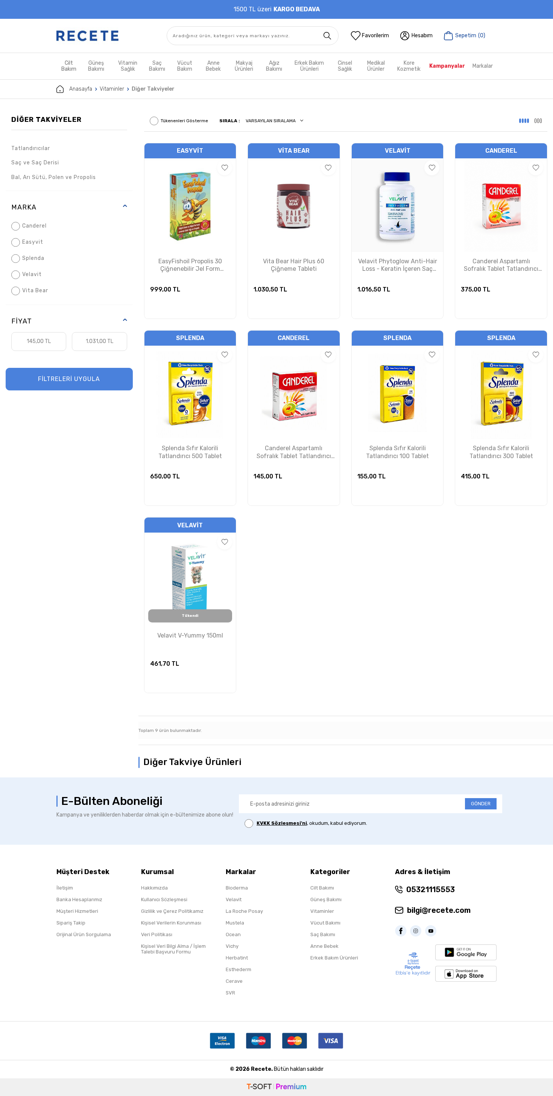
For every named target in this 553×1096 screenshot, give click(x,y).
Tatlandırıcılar (30, 148)
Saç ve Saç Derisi (35, 162)
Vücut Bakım (184, 66)
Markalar (482, 66)
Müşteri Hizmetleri (77, 911)
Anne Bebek (213, 66)
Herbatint (237, 958)
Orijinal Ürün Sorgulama (83, 934)
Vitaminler (112, 89)
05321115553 (430, 889)
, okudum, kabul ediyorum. (312, 823)
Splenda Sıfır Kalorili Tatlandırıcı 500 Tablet (190, 452)
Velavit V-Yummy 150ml (190, 635)
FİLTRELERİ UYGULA (69, 379)
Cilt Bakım (68, 66)
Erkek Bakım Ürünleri (309, 66)
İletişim (64, 888)
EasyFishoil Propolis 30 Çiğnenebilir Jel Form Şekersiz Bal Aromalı (190, 265)
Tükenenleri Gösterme (184, 120)
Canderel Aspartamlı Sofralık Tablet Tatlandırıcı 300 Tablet (501, 265)
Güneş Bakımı (96, 66)
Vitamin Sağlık (127, 66)
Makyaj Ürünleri (244, 66)
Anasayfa (80, 89)
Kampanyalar (447, 66)
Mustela (235, 923)
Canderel (34, 226)
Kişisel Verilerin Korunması (171, 923)
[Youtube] (432, 930)
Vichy (232, 946)
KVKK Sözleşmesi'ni (282, 823)
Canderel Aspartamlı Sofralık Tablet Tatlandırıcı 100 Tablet (294, 452)
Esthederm (238, 969)
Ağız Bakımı (274, 66)
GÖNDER (481, 803)
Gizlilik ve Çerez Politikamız (172, 911)
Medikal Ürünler (376, 66)
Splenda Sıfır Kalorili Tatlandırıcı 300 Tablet (501, 452)
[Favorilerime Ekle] (224, 167)
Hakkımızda (154, 888)
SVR (230, 993)
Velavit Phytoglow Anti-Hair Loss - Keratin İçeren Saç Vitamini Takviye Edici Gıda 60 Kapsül (397, 265)
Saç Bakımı (157, 66)
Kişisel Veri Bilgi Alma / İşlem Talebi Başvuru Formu (173, 949)
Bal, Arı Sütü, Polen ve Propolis (53, 177)
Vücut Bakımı (325, 923)
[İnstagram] (417, 930)
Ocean (233, 934)
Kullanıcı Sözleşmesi (164, 899)
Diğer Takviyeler (46, 119)
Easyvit (32, 242)
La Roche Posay (244, 911)
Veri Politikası (156, 934)
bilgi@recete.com (439, 910)
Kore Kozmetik (409, 66)
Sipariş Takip (70, 923)
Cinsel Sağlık (345, 66)
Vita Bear (35, 290)
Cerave (234, 981)
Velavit (32, 274)
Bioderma (237, 888)
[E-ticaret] (276, 1087)
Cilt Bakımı (322, 888)
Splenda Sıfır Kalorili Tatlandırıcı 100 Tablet (397, 452)
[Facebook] (402, 930)
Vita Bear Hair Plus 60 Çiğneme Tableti (293, 265)
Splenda (33, 258)
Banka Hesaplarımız (79, 899)
